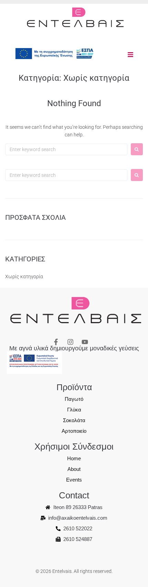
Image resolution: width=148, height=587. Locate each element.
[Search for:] (66, 149)
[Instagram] (70, 342)
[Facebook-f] (56, 342)
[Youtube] (85, 342)
